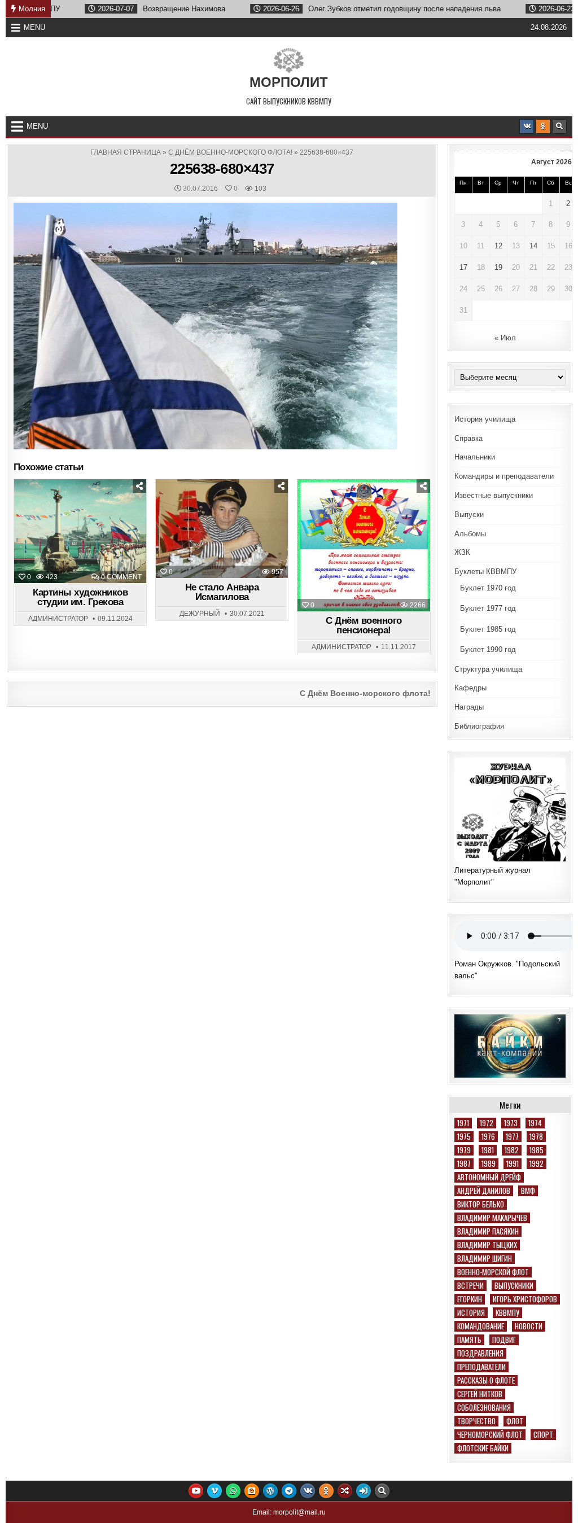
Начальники (474, 457)
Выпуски (469, 514)
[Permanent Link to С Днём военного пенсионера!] (363, 545)
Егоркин (469, 1299)
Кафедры (470, 688)
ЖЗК (462, 552)
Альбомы (470, 533)
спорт (543, 1434)
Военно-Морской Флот (493, 1272)
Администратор (58, 618)
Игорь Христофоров (525, 1299)
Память (469, 1339)
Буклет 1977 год (488, 608)
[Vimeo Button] (214, 1490)
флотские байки (483, 1448)
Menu (34, 27)
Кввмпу (507, 1312)
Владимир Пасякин (488, 1231)
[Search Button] (559, 126)
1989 (488, 1163)
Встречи (470, 1285)
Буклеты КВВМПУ (485, 571)
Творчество (476, 1421)
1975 (464, 1136)
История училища (484, 419)
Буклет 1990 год (488, 649)
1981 (487, 1150)
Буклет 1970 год (488, 588)
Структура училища (488, 669)
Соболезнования (484, 1407)
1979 (464, 1150)
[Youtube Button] (196, 1490)
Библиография (479, 726)
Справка (468, 438)
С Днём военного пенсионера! (364, 625)
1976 (488, 1136)
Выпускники (513, 1285)
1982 (512, 1150)
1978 (536, 1136)
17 (463, 267)
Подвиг (504, 1339)
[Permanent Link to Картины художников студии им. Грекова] (80, 531)
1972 (486, 1123)
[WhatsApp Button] (233, 1490)
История (471, 1312)
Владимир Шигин (484, 1258)
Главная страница (125, 152)
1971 (463, 1123)
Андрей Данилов (483, 1190)
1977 (512, 1136)
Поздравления (368, 507)
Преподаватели (481, 1367)
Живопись (85, 507)
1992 (536, 1163)
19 (498, 267)
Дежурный (199, 613)
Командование (480, 1326)
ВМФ (528, 1190)
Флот (514, 1421)
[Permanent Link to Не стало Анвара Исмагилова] (222, 529)
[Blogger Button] (251, 1490)
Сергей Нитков (479, 1394)
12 (498, 246)
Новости (227, 507)
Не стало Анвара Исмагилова (222, 592)
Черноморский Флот (490, 1434)
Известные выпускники (493, 495)
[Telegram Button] (289, 1490)
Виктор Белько (480, 1204)
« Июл (505, 338)
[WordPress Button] (270, 1490)
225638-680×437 (222, 168)
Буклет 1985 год (488, 629)
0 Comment (121, 577)
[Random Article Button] (345, 1490)
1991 (512, 1163)
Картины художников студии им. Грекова (80, 597)
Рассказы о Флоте (486, 1380)
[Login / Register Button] (363, 1490)
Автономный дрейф (489, 1177)
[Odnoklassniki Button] (543, 126)
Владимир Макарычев (492, 1218)
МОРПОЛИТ (288, 82)
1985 (536, 1150)
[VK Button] (526, 126)
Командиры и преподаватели (504, 476)
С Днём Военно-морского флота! (230, 152)
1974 (535, 1123)
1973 (511, 1123)
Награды (469, 707)
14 (533, 246)
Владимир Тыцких (487, 1245)
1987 (464, 1163)
